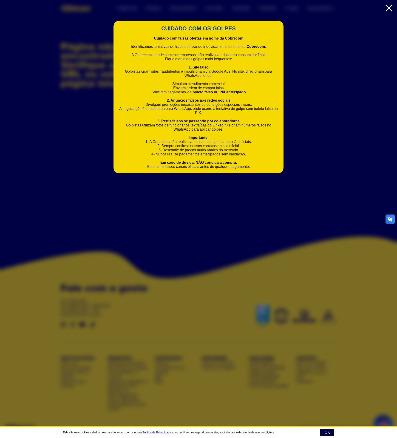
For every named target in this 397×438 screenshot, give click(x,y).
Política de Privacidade (156, 432)
